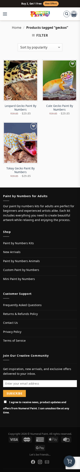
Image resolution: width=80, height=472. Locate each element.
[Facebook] (33, 462)
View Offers (51, 3)
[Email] (47, 462)
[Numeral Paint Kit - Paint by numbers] (40, 14)
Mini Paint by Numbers (19, 279)
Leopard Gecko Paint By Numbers (20, 107)
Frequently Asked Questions (22, 305)
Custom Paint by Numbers (21, 270)
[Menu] (6, 14)
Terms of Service (14, 340)
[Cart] (74, 14)
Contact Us (10, 323)
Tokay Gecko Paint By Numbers (20, 170)
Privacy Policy (12, 332)
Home (16, 27)
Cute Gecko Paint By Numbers (59, 107)
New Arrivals (12, 252)
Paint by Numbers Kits (18, 243)
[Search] (66, 14)
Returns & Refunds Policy (20, 314)
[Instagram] (40, 462)
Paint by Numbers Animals (21, 261)
